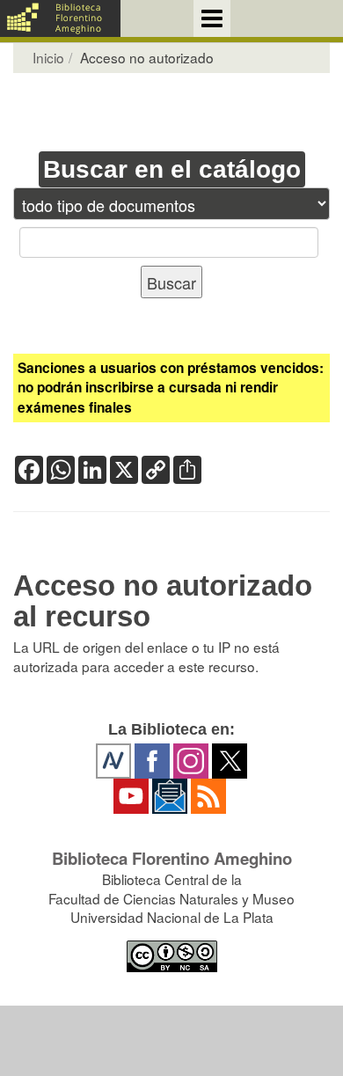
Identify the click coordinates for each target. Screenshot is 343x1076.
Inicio (48, 57)
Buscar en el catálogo (172, 169)
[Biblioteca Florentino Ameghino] (60, 18)
